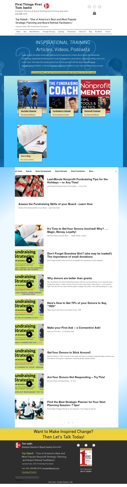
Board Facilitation (78, 171)
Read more (19, 480)
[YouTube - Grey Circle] (93, 445)
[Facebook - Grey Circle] (99, 7)
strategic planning (58, 66)
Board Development (43, 171)
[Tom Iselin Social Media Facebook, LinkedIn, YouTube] (94, 7)
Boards (29, 171)
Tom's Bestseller (86, 469)
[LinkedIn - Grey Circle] (89, 7)
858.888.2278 (35, 468)
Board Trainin (45, 447)
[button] (94, 13)
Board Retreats (61, 171)
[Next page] (73, 423)
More (91, 171)
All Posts (18, 171)
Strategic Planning (30, 447)
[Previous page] (60, 423)
